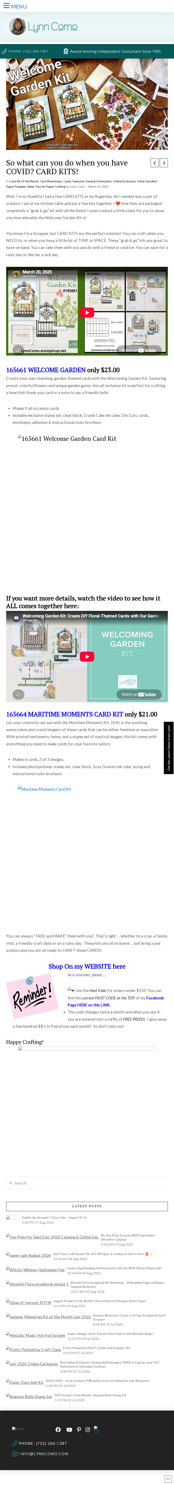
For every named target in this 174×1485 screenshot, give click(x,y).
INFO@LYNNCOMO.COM (44, 1453)
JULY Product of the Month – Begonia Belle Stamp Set (90, 1395)
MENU (19, 6)
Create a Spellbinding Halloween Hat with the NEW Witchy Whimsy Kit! (114, 1268)
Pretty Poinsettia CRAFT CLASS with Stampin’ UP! (96, 1348)
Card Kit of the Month (24, 181)
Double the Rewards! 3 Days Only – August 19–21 (54, 1217)
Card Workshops (51, 181)
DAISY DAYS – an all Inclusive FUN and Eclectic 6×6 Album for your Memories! (98, 1381)
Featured (78, 181)
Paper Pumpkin (16, 186)
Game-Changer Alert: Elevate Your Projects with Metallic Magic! (110, 1334)
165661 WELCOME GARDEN (46, 370)
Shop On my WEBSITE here (87, 966)
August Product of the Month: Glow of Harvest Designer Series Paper (99, 1301)
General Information (99, 181)
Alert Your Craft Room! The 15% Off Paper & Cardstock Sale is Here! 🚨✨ (102, 1254)
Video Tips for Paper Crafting (46, 186)
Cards (67, 181)
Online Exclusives (124, 181)
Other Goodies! (147, 181)
